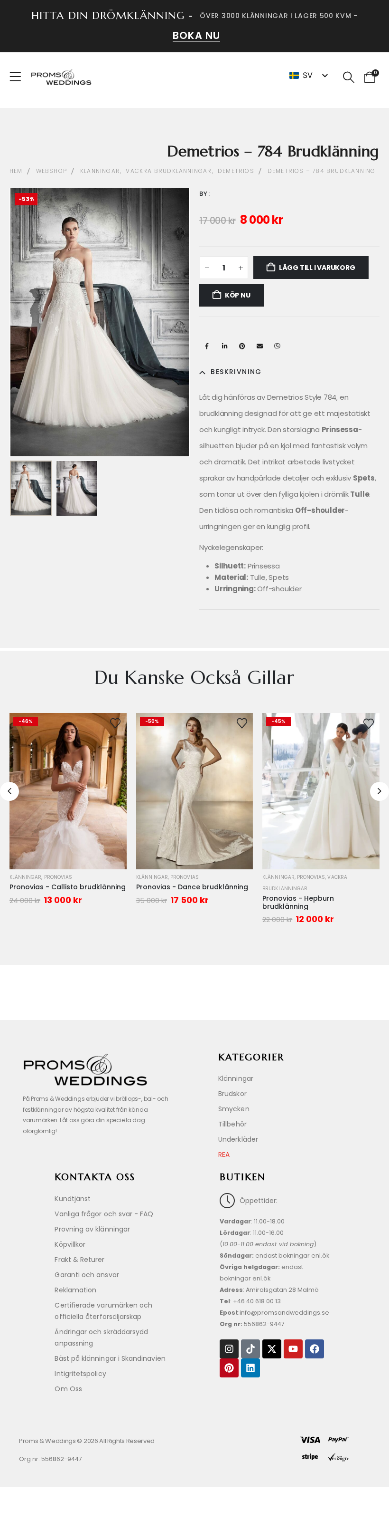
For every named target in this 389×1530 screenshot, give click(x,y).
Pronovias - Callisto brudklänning (67, 887)
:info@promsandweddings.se (274, 1313)
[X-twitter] (271, 1348)
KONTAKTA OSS (95, 1177)
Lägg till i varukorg (317, 267)
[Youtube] (293, 1348)
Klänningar (25, 877)
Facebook (206, 346)
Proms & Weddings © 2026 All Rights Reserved (87, 1440)
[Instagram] (229, 1348)
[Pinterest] (229, 1367)
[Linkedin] (250, 1367)
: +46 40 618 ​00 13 (250, 1301)
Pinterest (242, 346)
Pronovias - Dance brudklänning (192, 887)
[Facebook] (314, 1348)
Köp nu (237, 295)
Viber (277, 346)
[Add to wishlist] (115, 722)
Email (259, 346)
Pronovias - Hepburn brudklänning (298, 902)
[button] (348, 77)
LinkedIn (224, 346)
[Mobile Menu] (18, 77)
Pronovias (58, 877)
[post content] (68, 791)
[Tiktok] (250, 1348)
